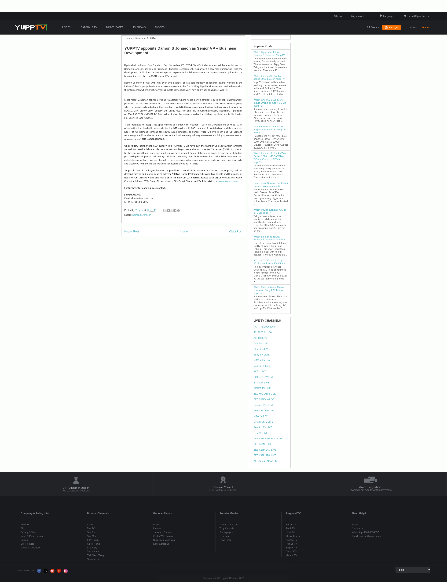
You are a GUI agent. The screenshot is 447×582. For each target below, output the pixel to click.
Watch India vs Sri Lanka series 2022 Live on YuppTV (269, 77)
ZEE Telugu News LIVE (266, 460)
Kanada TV (291, 540)
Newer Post (131, 231)
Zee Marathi (93, 551)
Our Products (27, 544)
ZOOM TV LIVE (262, 388)
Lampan (157, 528)
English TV (291, 547)
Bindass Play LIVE (264, 405)
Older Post (235, 231)
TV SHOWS (139, 27)
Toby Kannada (226, 528)
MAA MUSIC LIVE (263, 421)
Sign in (413, 27)
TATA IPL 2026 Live (264, 326)
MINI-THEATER (114, 27)
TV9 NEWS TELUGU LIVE (268, 438)
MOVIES (159, 27)
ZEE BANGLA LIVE (264, 399)
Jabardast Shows (162, 532)
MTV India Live (262, 360)
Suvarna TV (93, 559)
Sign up (426, 27)
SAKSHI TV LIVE (263, 427)
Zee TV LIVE (261, 343)
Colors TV (92, 524)
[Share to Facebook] (175, 210)
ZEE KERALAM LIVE (265, 449)
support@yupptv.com (418, 16)
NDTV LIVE (260, 371)
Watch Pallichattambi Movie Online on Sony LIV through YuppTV (269, 290)
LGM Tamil (224, 536)
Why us (338, 16)
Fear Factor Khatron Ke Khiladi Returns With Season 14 (271, 184)
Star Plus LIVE (261, 349)
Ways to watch (358, 16)
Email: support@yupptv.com (366, 536)
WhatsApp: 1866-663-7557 (365, 532)
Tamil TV (290, 528)
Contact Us (357, 528)
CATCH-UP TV (89, 27)
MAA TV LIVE (261, 416)
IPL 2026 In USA (263, 332)
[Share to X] (172, 210)
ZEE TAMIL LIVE (263, 444)
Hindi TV (290, 532)
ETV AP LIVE (261, 433)
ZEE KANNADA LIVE (265, 455)
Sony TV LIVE (261, 354)
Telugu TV (291, 524)
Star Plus (92, 532)
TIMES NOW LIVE (264, 377)
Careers (24, 540)
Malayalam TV (293, 536)
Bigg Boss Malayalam (164, 540)
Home (184, 231)
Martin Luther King (228, 524)
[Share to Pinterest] (178, 210)
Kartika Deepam (161, 544)
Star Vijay (92, 547)
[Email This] (165, 210)
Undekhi (157, 524)
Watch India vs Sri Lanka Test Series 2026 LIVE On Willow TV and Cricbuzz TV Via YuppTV (270, 157)
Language (384, 16)
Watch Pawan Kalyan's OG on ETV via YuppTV (270, 211)
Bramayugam (226, 532)
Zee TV (91, 528)
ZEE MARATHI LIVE (265, 393)
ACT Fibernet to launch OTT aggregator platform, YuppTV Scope (270, 129)
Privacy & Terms (29, 532)
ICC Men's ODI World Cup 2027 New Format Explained (269, 262)
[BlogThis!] (168, 210)
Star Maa (91, 536)
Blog (23, 528)
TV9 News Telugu (96, 555)
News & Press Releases (33, 536)
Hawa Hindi (225, 540)
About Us (25, 524)
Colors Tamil (93, 544)
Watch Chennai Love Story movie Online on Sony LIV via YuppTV (270, 102)
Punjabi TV (291, 544)
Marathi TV (291, 555)
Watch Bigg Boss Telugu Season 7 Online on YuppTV (269, 53)
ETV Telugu (93, 540)
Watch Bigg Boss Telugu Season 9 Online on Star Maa (270, 238)
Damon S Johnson (141, 215)
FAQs (355, 524)
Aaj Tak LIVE (261, 337)
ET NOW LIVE (261, 382)
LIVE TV (66, 27)
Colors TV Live (262, 365)
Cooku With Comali (163, 536)
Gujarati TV (291, 551)
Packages (393, 27)
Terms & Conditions (31, 547)
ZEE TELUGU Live (264, 410)
